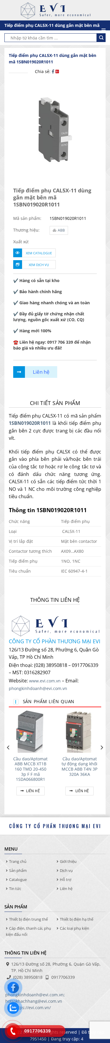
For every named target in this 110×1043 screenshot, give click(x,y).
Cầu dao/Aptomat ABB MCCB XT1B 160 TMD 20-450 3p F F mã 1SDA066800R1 (30, 769)
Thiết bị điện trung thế (28, 919)
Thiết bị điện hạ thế (76, 919)
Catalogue (18, 879)
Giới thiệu (68, 861)
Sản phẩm (18, 870)
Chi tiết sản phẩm (55, 402)
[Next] (101, 759)
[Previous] (8, 759)
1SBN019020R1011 (30, 423)
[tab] (55, 403)
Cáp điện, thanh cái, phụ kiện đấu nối (28, 931)
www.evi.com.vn (45, 681)
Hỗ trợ (65, 879)
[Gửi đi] (101, 37)
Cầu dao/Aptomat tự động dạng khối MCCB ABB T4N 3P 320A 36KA (79, 766)
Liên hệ (32, 790)
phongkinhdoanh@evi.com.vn (38, 688)
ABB (61, 230)
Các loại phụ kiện (74, 928)
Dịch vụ (66, 870)
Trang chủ (17, 861)
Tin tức (15, 888)
